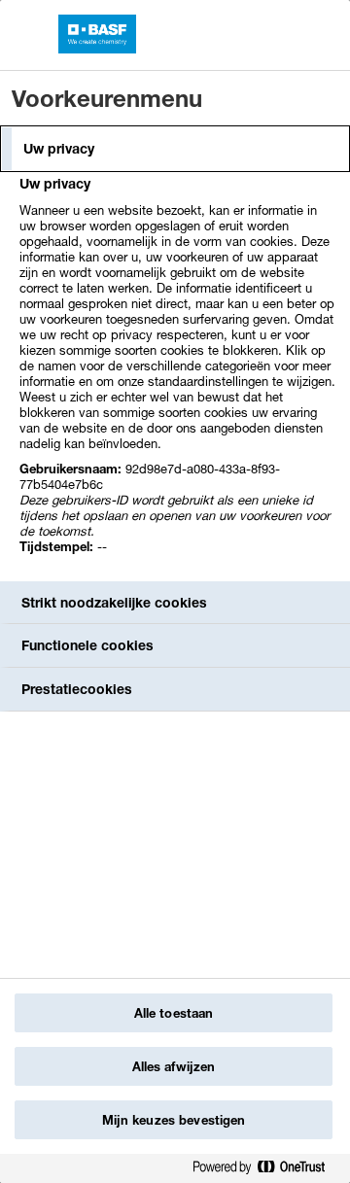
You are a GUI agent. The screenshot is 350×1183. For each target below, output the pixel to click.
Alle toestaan (174, 1013)
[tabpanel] (177, 375)
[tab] (175, 148)
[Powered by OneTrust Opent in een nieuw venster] (266, 1171)
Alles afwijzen (174, 1066)
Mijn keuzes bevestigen (174, 1120)
